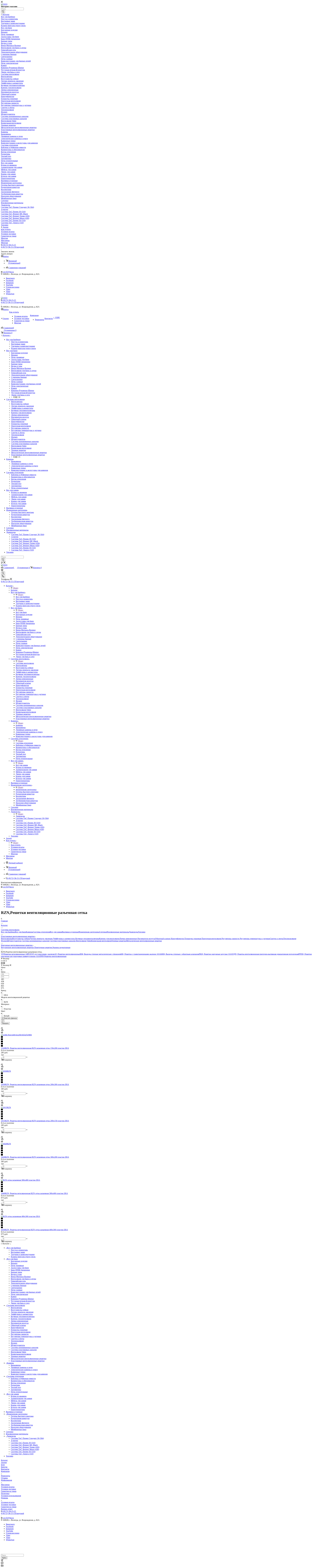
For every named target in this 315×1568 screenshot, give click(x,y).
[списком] (4, 961)
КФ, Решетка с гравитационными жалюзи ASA (141, 954)
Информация (6, 1480)
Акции (4, 1462)
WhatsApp (10, 294)
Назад (15, 588)
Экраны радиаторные (61, 947)
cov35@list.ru (8, 272)
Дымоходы (20, 816)
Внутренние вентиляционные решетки (17, 947)
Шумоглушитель (14, 941)
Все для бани (21, 612)
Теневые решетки (118, 941)
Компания (5, 1471)
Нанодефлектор (177, 939)
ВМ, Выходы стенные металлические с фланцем (100, 954)
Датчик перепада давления (41, 939)
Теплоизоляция (289, 939)
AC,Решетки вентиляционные (67, 954)
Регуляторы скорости (231, 939)
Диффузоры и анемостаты (64, 939)
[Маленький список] (2, 963)
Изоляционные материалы (118, 932)
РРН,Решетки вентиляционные (53, 956)
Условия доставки (8, 1489)
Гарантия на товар (8, 1491)
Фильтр (4, 941)
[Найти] (3, 11)
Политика (5, 1493)
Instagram (10, 283)
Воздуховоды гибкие (21, 939)
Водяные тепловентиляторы (87, 939)
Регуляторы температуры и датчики (255, 939)
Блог (3, 1465)
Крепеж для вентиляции (109, 939)
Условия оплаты (8, 1487)
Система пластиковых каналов (63, 941)
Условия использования (11, 1496)
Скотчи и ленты (276, 939)
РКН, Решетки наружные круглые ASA (215, 954)
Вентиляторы (6, 939)
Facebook (10, 280)
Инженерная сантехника (26, 789)
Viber (8, 289)
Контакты (5, 1469)
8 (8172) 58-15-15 (9, 245)
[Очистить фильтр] (2, 1021)
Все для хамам (22, 765)
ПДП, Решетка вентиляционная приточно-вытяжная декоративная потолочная (265, 954)
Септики (103, 932)
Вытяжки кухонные (70, 932)
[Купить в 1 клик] (2, 1030)
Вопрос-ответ (6, 1509)
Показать (5, 1023)
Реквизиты (5, 1476)
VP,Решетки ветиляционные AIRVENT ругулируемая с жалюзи (28, 954)
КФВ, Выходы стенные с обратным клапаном (180, 954)
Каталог (14, 590)
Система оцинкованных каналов (36, 941)
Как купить (15, 845)
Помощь (4, 1498)
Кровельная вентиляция (101, 941)
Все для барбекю (23, 597)
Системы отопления (24, 743)
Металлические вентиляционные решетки (144, 941)
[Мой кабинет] (2, 570)
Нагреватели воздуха (146, 939)
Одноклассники (12, 287)
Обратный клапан (163, 939)
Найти (4, 1558)
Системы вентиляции (25, 663)
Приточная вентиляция (212, 939)
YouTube (9, 285)
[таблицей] (6, 961)
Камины (19, 725)
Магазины (5, 1485)
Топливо (141, 932)
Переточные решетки (43, 947)
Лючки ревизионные (128, 939)
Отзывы (4, 1478)
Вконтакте (10, 278)
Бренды (4, 1467)
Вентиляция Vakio (83, 941)
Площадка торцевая (193, 939)
